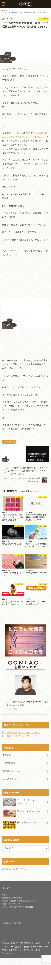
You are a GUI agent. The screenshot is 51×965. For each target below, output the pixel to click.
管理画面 (29, 907)
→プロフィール (9, 708)
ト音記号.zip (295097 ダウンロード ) (22, 735)
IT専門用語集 (9, 762)
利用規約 (7, 754)
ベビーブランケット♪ (27, 802)
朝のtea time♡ (29, 811)
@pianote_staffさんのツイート (17, 869)
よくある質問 (9, 778)
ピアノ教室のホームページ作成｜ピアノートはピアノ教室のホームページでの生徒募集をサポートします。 (25, 946)
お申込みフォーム (11, 770)
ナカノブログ (10, 442)
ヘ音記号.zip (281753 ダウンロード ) (22, 732)
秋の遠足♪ (27, 822)
